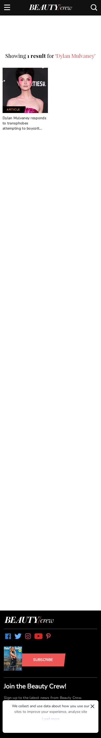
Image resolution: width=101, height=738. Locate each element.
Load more (50, 719)
